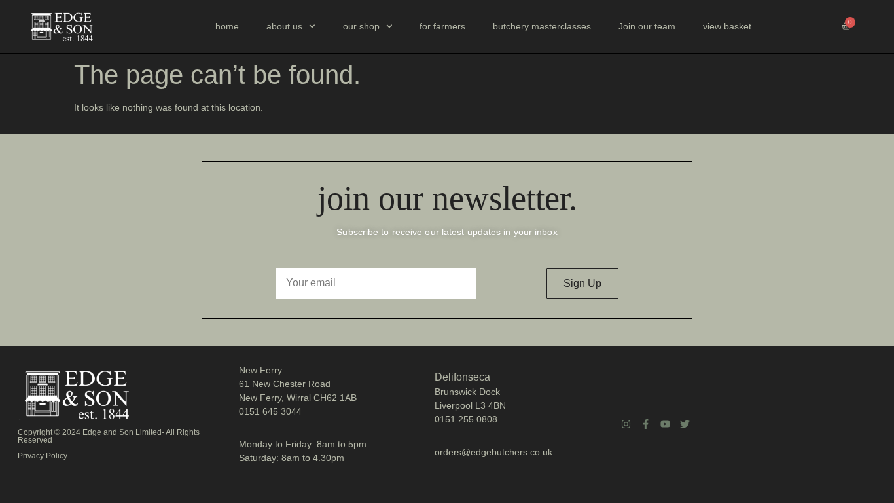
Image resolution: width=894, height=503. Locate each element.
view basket (727, 26)
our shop (361, 26)
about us (284, 26)
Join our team (646, 26)
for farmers (442, 26)
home (227, 26)
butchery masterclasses (542, 26)
